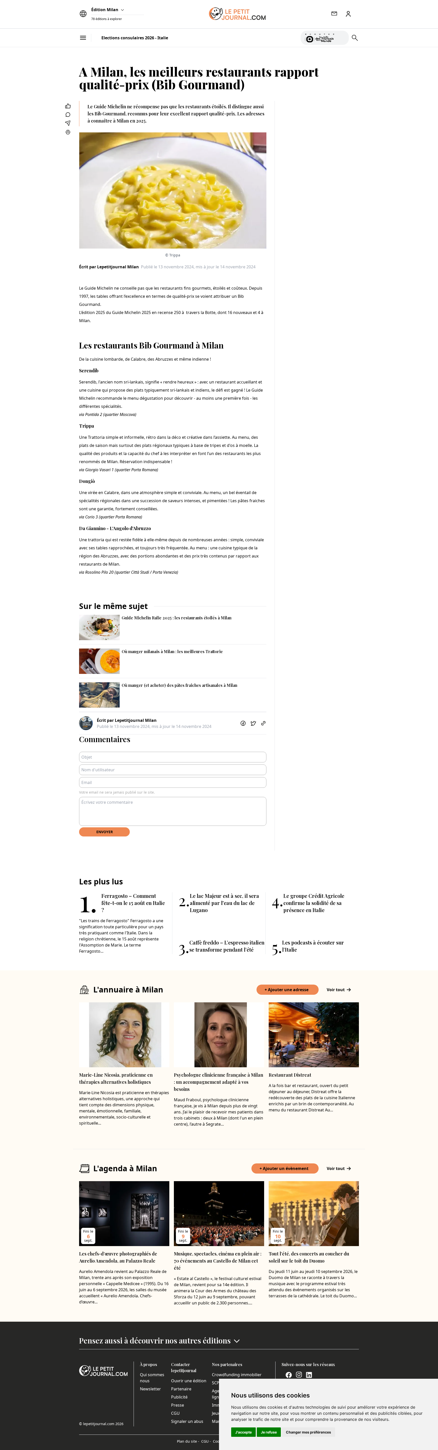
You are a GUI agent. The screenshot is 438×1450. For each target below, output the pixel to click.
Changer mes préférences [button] (308, 1432)
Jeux (216, 1413)
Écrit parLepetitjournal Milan (109, 267)
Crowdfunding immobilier (237, 1374)
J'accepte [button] (243, 1432)
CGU (175, 1413)
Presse (177, 1405)
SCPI (216, 1383)
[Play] (342, 38)
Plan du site (188, 1441)
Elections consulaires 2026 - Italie (134, 38)
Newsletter (150, 1389)
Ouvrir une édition (188, 1381)
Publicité (179, 1397)
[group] (342, 37)
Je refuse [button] (269, 1432)
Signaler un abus (187, 1421)
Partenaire (181, 1389)
